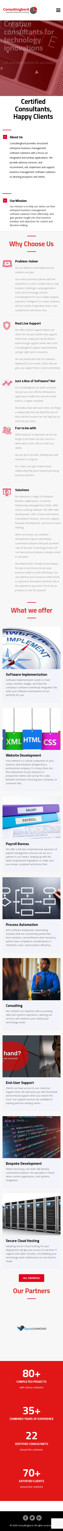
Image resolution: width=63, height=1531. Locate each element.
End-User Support (20, 1082)
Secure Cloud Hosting (22, 1240)
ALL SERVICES (31, 1278)
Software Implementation (26, 674)
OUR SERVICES (16, 69)
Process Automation (22, 924)
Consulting (14, 1005)
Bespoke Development (24, 1163)
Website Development (23, 755)
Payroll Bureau (17, 843)
